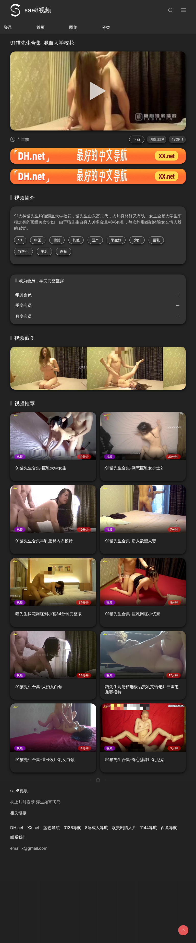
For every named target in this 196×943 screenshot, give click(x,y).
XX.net (33, 827)
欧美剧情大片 (124, 827)
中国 (37, 240)
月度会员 (23, 316)
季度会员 (23, 305)
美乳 (44, 251)
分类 (106, 27)
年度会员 (23, 294)
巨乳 (156, 240)
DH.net (16, 827)
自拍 (63, 251)
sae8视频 (37, 10)
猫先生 (23, 251)
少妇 (137, 240)
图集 (73, 27)
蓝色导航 (51, 827)
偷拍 (56, 240)
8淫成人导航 (96, 827)
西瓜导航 (169, 827)
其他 (76, 240)
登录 (8, 27)
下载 (136, 139)
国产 (95, 240)
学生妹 (116, 240)
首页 (40, 27)
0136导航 (72, 827)
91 (20, 240)
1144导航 (148, 827)
